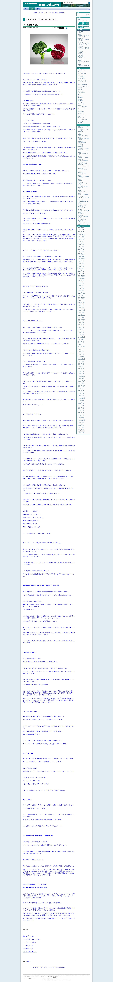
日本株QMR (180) (81, 111)
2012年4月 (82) (81, 390)
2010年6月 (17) (81, 427)
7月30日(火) (80, 131)
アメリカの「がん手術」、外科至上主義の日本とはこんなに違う (41, 250)
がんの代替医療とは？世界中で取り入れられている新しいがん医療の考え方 (44, 73)
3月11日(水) (80, 34)
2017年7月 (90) (81, 283)
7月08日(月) (80, 200)
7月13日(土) (80, 184)
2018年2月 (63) (81, 271)
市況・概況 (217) (81, 108)
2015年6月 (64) (81, 326)
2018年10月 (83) (81, 258)
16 (81, 24)
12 (86, 23)
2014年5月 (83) (81, 348)
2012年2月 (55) (81, 393)
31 (83, 27)
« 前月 (79, 19)
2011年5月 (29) (81, 408)
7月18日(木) (80, 168)
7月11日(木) (80, 190)
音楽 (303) (80, 87)
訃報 (80, 32)
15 (80, 24)
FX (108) (79, 110)
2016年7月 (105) (81, 304)
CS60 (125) (80, 97)
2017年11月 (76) (81, 276)
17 (83, 24)
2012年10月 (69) (81, 380)
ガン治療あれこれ (31, 25)
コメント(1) (55, 27)
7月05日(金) (80, 209)
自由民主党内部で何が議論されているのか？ (84, 62)
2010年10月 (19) (81, 420)
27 (88, 26)
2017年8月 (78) (81, 282)
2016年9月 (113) (81, 300)
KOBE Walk (38, 8)
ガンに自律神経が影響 (83, 194)
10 (83, 23)
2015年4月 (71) (81, 329)
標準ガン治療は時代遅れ (30, 952)
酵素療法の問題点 (82, 142)
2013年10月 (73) (81, 359)
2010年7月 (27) (81, 425)
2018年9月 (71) (81, 260)
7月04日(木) (80, 212)
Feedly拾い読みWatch (83, 186)
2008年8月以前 (81, 432)
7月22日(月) (80, 156)
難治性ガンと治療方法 (83, 135)
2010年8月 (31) (81, 424)
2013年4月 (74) (81, 369)
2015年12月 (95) (81, 315)
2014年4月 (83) (81, 349)
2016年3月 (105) (81, 310)
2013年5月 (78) (81, 368)
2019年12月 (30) (81, 234)
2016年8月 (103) (81, 302)
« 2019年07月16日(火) (38, 12)
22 (80, 26)
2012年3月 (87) (81, 391)
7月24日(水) (80, 149)
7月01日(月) (80, 220)
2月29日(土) (80, 53)
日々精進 (81, 188)
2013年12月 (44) (81, 356)
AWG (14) (80, 105)
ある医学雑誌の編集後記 (84, 160)
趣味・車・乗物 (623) (82, 84)
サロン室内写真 (82, 180)
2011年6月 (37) (81, 407)
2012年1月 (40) (81, 395)
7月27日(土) (80, 141)
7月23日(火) (80, 152)
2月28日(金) (80, 56)
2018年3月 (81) (81, 270)
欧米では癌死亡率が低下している (32, 414)
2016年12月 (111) (81, 295)
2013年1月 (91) (81, 375)
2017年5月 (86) (81, 287)
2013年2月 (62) (81, 373)
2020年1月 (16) (81, 232)
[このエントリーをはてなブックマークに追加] (66, 28)
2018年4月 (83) (81, 268)
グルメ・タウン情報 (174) (83, 86)
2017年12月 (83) (81, 275)
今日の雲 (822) (81, 75)
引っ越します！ (82, 52)
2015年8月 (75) (81, 322)
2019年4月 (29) (81, 248)
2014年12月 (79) (81, 336)
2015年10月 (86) (81, 319)
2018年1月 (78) (81, 273)
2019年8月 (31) (81, 241)
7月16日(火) (80, 175)
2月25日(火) (80, 64)
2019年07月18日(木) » (60, 12)
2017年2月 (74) (81, 292)
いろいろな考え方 (28, 945)
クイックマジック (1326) (83, 119)
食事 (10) (79, 71)
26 (86, 26)
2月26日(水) (80, 60)
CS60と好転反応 (82, 219)
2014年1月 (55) (81, 354)
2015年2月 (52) (81, 332)
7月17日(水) (80, 172)
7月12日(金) (80, 187)
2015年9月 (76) (81, 320)
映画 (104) (80, 89)
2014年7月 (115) (81, 344)
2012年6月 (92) (81, 386)
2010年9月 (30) (81, 422)
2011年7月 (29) (81, 405)
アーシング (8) (81, 103)
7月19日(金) (80, 164)
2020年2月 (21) (81, 231)
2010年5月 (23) (81, 429)
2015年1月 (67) (81, 334)
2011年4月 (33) (81, 410)
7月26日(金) (80, 144)
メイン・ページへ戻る (49, 12)
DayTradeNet (30, 3)
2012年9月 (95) (81, 381)
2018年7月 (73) (81, 263)
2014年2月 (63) (81, 353)
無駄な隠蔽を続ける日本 (84, 65)
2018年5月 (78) (81, 266)
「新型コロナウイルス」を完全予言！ (84, 58)
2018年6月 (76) (81, 265)
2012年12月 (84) (81, 376)
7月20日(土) (80, 162)
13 (88, 23)
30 (81, 27)
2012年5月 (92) (81, 388)
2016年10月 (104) (81, 298)
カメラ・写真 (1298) (82, 73)
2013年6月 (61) (81, 366)
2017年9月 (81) (81, 280)
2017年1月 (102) (81, 293)
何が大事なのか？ (82, 133)
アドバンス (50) (81, 117)
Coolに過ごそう (32, 8)
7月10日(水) (80, 193)
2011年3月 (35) (81, 412)
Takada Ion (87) (81, 99)
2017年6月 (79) (81, 285)
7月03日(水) (80, 215)
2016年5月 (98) (81, 307)
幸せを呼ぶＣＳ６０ (83, 183)
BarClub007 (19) (81, 92)
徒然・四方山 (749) (82, 80)
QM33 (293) (80, 121)
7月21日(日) (80, 159)
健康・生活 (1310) (81, 69)
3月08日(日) (80, 42)
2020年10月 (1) (81, 227)
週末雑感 (81, 55)
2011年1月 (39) (81, 415)
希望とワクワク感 (82, 205)
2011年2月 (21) (81, 413)
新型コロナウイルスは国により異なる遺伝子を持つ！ (84, 48)
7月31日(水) (80, 127)
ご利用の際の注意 (88, 9)
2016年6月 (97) (81, 305)
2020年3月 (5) (81, 229)
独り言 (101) (80, 94)
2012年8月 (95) (81, 383)
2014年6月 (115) (81, 346)
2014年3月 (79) (81, 351)
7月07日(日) (80, 203)
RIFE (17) (80, 102)
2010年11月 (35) (81, 419)
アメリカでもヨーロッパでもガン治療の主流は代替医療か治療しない (42, 543)
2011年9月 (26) (81, 402)
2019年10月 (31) (81, 238)
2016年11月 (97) (81, 297)
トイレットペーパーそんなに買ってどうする (84, 44)
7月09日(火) (80, 196)
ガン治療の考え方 (28, 948)
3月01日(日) (80, 51)
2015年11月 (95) (81, 317)
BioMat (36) (80, 100)
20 (88, 24)
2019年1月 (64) (81, 253)
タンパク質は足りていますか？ (31, 939)
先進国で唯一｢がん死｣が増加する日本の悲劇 (35, 286)
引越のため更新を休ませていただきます (84, 36)
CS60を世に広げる (83, 207)
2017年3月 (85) (81, 290)
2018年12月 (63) (81, 254)
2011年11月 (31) (81, 398)
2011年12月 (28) (81, 397)
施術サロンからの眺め (83, 157)
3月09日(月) (80, 38)
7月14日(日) (80, 182)
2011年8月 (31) (81, 403)
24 (83, 26)
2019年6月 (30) (81, 244)
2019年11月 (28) (81, 236)
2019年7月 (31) (81, 243)
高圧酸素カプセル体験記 (84, 148)
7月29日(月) (80, 134)
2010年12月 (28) (81, 417)
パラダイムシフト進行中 (30, 942)
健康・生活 (29, 961)
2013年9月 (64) (81, 361)
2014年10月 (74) (81, 339)
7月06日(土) (80, 206)
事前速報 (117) (81, 113)
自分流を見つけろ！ (28, 936)
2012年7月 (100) (81, 385)
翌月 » (88, 19)
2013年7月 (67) (81, 364)
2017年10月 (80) (81, 278)
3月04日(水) (80, 46)
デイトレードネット (26, 8)
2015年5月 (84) (81, 327)
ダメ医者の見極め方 (83, 163)
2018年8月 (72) (81, 261)
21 (78, 26)
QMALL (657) (80, 122)
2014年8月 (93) (81, 342)
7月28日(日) (80, 137)
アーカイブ (81, 226)
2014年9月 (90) (81, 341)
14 (78, 24)
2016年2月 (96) (81, 312)
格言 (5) (79, 96)
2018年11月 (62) (81, 256)
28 (78, 27)
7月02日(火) (80, 217)
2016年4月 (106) (81, 309)
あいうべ (81, 145)
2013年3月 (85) (81, 371)
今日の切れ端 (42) (81, 76)
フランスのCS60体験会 (84, 150)
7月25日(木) (80, 146)
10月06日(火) (80, 31)
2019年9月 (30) (81, 239)
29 (80, 27)
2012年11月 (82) (81, 378)
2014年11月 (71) (81, 337)
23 (81, 26)
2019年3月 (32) (81, 249)
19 (86, 24)
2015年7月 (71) (81, 324)
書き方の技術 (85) (81, 78)
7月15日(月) (80, 179)
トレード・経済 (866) (82, 106)
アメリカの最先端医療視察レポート (33, 320)
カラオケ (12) (80, 91)
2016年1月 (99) (81, 314)
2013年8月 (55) (81, 363)
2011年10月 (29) (81, 400)
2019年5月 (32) (81, 246)
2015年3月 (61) (81, 331)
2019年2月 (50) (81, 251)
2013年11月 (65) (81, 358)
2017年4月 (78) (81, 288)
